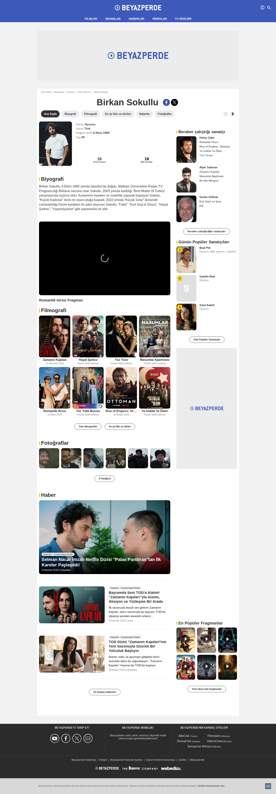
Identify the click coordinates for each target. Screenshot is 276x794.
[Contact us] (88, 738)
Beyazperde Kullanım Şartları (127, 759)
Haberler (136, 18)
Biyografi (52, 179)
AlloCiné (183, 736)
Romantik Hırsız (54, 411)
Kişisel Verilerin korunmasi (160, 759)
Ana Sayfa (46, 92)
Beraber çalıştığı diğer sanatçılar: (207, 231)
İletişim (103, 759)
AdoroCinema (216, 741)
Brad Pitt (204, 247)
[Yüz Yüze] (121, 336)
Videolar (159, 18)
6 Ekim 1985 (101, 132)
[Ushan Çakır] (186, 149)
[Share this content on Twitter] (174, 102)
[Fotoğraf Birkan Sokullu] (49, 458)
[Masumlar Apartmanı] (154, 336)
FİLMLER (91, 18)
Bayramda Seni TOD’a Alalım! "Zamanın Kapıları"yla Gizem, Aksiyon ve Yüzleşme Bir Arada (136, 597)
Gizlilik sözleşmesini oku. (211, 786)
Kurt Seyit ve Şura (210, 201)
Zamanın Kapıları (55, 359)
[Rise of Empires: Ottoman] (121, 388)
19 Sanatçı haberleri (104, 692)
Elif (201, 205)
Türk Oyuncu (84, 92)
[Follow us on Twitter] (77, 738)
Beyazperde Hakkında (84, 759)
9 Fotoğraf (105, 478)
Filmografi (53, 310)
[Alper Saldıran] (186, 179)
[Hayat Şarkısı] (88, 336)
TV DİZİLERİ (183, 18)
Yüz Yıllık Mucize (88, 411)
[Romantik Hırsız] (54, 388)
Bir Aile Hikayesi (209, 180)
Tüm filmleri (206, 155)
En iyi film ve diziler (120, 426)
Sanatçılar (59, 92)
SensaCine (184, 741)
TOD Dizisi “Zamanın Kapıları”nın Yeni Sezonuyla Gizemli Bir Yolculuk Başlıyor (137, 646)
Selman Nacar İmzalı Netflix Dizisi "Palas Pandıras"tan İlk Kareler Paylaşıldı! (101, 562)
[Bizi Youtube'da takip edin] (55, 738)
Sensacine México (199, 746)
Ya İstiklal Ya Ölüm (155, 411)
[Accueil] (138, 8)
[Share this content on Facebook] (166, 102)
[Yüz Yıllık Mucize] (88, 388)
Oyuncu (71, 92)
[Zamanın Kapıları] (54, 336)
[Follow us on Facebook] (66, 738)
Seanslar (113, 18)
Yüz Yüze (121, 359)
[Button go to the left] (225, 114)
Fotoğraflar (55, 443)
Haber (48, 495)
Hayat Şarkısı (88, 359)
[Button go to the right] (232, 114)
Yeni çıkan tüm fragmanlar (207, 689)
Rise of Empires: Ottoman (121, 411)
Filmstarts (214, 736)
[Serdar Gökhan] (186, 209)
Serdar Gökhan (208, 197)
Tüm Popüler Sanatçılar (206, 339)
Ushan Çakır (207, 137)
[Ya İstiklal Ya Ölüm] (154, 388)
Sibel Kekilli (207, 305)
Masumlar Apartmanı (154, 359)
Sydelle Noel (207, 276)
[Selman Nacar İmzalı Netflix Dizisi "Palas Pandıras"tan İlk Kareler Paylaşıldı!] (104, 537)
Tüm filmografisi (88, 426)
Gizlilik (182, 759)
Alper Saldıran (208, 167)
